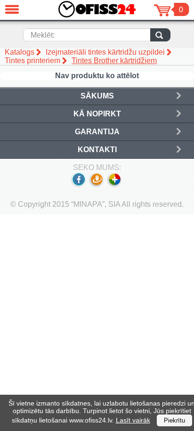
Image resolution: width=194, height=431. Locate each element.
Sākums (97, 96)
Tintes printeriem (32, 61)
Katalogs (19, 52)
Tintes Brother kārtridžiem (114, 61)
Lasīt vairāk (133, 420)
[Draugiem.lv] (96, 185)
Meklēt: (43, 35)
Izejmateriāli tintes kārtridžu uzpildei (105, 52)
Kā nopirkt (97, 114)
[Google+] (115, 185)
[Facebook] (78, 185)
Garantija (97, 132)
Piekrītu (174, 420)
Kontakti (97, 150)
